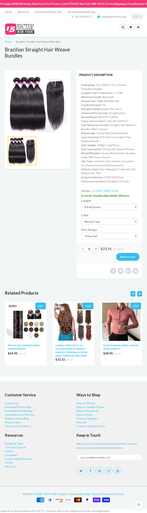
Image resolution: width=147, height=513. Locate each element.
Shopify (63, 494)
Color (85, 215)
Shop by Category (87, 418)
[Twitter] (81, 471)
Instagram (11, 455)
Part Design (89, 229)
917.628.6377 (83, 16)
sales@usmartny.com (113, 16)
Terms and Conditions (18, 426)
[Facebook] (90, 471)
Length (86, 200)
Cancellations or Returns (19, 414)
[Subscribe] (137, 457)
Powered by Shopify (113, 494)
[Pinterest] (99, 471)
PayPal (9, 462)
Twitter (9, 451)
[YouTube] (118, 471)
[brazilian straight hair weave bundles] (38, 104)
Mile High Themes (90, 494)
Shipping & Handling (17, 418)
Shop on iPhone (85, 403)
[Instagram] (108, 471)
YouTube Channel (15, 447)
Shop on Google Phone (90, 407)
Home (8, 11)
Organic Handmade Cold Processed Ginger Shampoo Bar (128, 349)
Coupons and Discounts (90, 426)
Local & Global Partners (19, 458)
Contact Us (12, 403)
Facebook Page (14, 443)
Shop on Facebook (87, 410)
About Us (23, 11)
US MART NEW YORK (105, 190)
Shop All (81, 422)
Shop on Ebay (84, 414)
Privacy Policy (13, 422)
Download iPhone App (48, 11)
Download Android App (82, 11)
